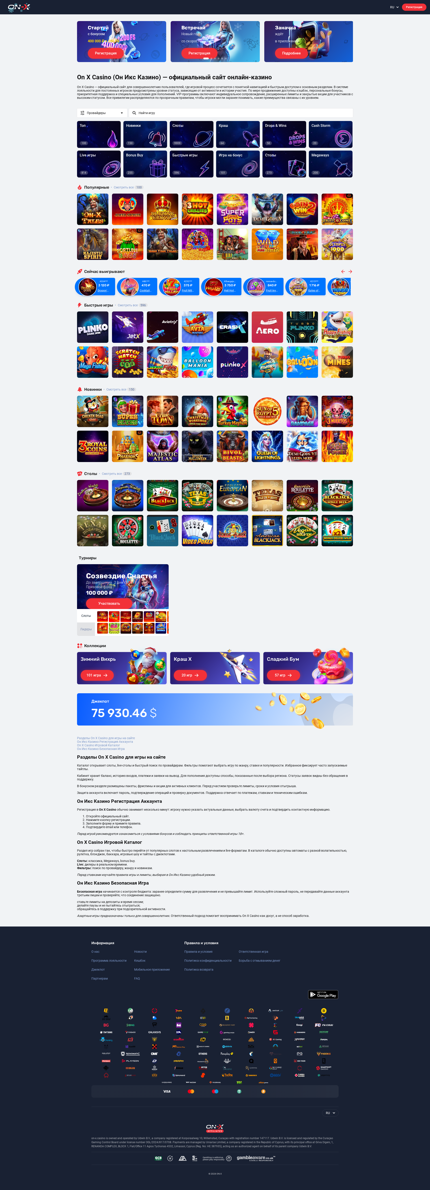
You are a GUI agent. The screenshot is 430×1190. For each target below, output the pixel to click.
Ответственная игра (253, 951)
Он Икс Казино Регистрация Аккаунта (105, 741)
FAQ (137, 978)
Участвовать (109, 603)
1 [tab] (206, 58)
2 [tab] (211, 58)
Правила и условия (198, 951)
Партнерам (99, 978)
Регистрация (414, 7)
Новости (140, 951)
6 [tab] (226, 58)
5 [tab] (222, 58)
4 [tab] (218, 58)
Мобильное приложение (152, 969)
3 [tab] (215, 58)
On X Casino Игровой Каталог (98, 745)
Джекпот (98, 969)
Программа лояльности (109, 960)
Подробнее (291, 53)
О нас (95, 951)
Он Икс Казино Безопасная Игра (101, 749)
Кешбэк (140, 960)
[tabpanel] (121, 41)
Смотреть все (126, 187)
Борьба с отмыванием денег (259, 960)
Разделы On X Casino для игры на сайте (106, 738)
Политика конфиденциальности (208, 960)
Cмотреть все (130, 305)
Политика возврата (198, 969)
